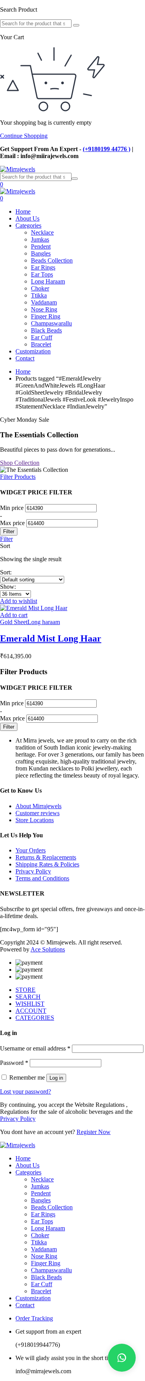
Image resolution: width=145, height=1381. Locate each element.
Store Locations (34, 820)
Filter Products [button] (18, 476)
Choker (40, 288)
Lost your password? (25, 1091)
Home (23, 211)
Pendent (41, 246)
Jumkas (40, 239)
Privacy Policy (33, 871)
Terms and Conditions (42, 878)
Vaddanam (44, 302)
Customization (33, 351)
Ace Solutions (48, 949)
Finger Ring (45, 316)
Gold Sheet (13, 622)
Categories (28, 225)
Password (14, 1062)
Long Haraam (48, 281)
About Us (27, 218)
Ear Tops (42, 274)
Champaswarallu (51, 323)
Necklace (42, 232)
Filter (8, 531)
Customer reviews (37, 813)
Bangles (41, 253)
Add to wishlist (18, 601)
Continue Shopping (24, 135)
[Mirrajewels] (17, 169)
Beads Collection (52, 260)
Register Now (94, 1132)
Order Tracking (34, 1318)
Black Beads (46, 330)
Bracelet (41, 344)
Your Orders (30, 850)
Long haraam (43, 622)
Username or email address (35, 1048)
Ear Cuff (41, 337)
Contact (24, 358)
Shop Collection (19, 462)
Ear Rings (43, 267)
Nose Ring (44, 309)
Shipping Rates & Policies (47, 864)
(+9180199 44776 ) (106, 149)
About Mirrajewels (38, 806)
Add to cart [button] (13, 615)
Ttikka (39, 295)
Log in (56, 1078)
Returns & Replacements (45, 857)
